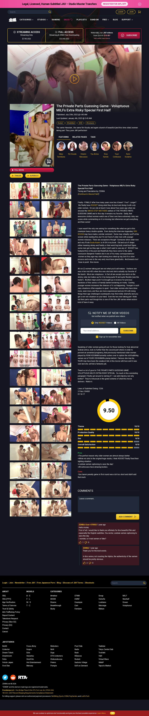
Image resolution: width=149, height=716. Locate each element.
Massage (102, 605)
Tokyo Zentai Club (106, 649)
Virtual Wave (104, 659)
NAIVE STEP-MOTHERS (97, 211)
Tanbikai (102, 646)
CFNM (77, 596)
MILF (125, 596)
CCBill (66, 696)
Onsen (125, 602)
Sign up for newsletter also (110, 337)
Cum (76, 605)
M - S (28, 602)
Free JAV (31, 583)
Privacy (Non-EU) (9, 622)
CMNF (77, 599)
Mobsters (54, 646)
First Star (6, 666)
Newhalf (126, 599)
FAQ (4, 596)
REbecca (78, 656)
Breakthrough (55, 605)
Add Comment (126, 517)
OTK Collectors (56, 656)
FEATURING (64, 137)
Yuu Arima (95, 154)
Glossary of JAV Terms (73, 583)
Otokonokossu (56, 659)
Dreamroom (7, 656)
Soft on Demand (81, 666)
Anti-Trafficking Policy (11, 612)
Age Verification (8, 602)
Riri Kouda (72, 154)
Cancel (5, 632)
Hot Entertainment (33, 662)
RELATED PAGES (79, 137)
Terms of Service (9, 605)
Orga (52, 653)
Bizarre (53, 602)
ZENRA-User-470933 (88, 525)
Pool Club (78, 646)
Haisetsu (30, 656)
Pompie (53, 666)
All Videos (121, 323)
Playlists (81, 20)
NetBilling (54, 696)
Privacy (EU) (7, 625)
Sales (67, 20)
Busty (52, 609)
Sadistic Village (80, 662)
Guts (28, 653)
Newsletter (20, 583)
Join (131, 12)
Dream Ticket (7, 653)
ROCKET (94, 205)
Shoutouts (89, 583)
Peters (53, 662)
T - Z (28, 605)
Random (94, 20)
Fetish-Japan (7, 662)
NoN (52, 649)
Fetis (4, 659)
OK (112, 713)
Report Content (8, 615)
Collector (6, 649)
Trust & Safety (8, 609)
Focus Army (31, 646)
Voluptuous (127, 605)
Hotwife (102, 599)
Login (120, 12)
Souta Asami (95, 242)
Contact (5, 628)
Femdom (78, 609)
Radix (76, 649)
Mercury (29, 666)
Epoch (61, 696)
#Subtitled (71, 123)
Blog (115, 20)
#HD (80, 123)
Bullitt (4, 646)
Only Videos (103, 323)
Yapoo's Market (105, 666)
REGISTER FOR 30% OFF (114, 4)
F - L (28, 599)
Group (101, 596)
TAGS (93, 137)
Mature (101, 609)
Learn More (101, 713)
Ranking (56, 20)
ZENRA (86, 548)
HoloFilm (30, 659)
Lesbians (102, 602)
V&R (100, 656)
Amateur (53, 596)
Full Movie (19, 170)
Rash (76, 653)
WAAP (101, 662)
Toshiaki (102, 653)
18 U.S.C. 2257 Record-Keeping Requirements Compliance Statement (27, 693)
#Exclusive (90, 123)
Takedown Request (10, 618)
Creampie (78, 602)
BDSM (53, 599)
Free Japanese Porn (46, 583)
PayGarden (73, 696)
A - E (28, 596)
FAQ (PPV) (6, 599)
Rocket (60, 123)
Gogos (29, 649)
